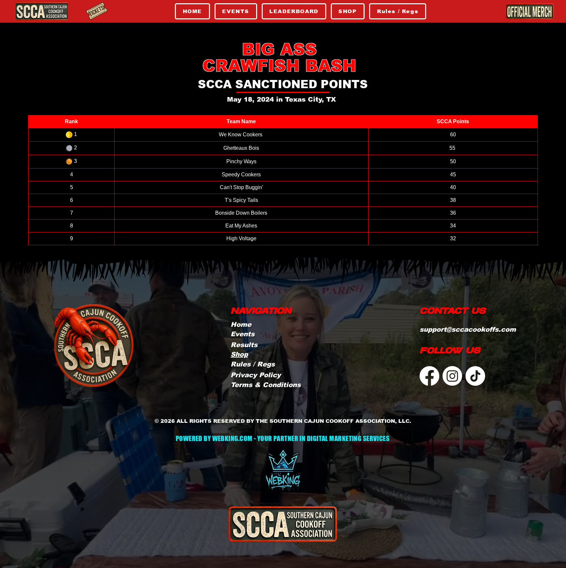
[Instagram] (452, 376)
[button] (253, 364)
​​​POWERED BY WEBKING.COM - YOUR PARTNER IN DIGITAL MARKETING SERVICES (282, 438)
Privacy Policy (256, 375)
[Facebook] (429, 376)
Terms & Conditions (266, 384)
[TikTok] (475, 376)
